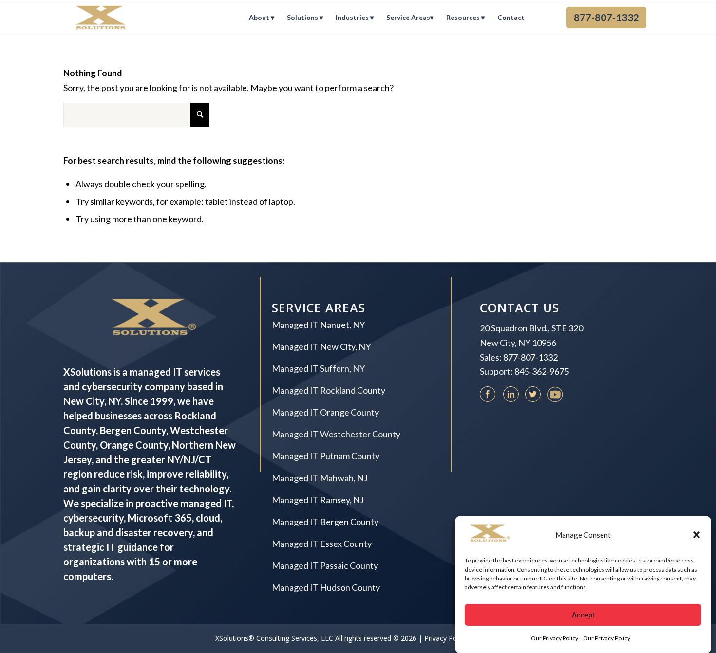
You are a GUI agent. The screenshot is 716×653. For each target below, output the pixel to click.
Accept (583, 614)
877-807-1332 (530, 357)
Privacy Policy (445, 638)
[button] (696, 535)
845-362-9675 (541, 371)
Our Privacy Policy (554, 638)
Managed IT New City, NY (321, 346)
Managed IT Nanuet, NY (318, 324)
